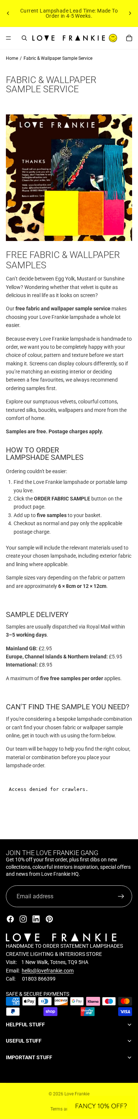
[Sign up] (121, 896)
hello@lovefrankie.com (48, 971)
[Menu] (8, 38)
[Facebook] (10, 919)
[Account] (113, 38)
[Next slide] (130, 13)
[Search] (24, 38)
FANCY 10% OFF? (101, 1106)
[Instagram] (23, 919)
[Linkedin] (36, 919)
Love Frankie (76, 1093)
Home (12, 58)
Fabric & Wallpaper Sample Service (58, 58)
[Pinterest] (49, 919)
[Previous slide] (8, 13)
